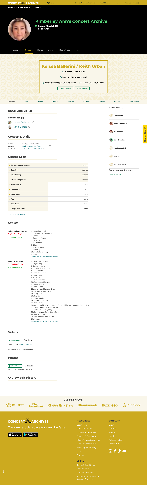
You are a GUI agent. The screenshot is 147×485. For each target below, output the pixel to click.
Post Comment (115, 175)
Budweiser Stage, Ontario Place (60, 83)
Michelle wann (120, 164)
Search (52, 3)
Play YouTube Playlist (15, 234)
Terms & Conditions (86, 465)
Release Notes (115, 440)
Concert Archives (85, 479)
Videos (102, 102)
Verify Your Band (84, 429)
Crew (111, 425)
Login (119, 3)
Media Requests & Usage (88, 440)
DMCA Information (85, 472)
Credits (112, 436)
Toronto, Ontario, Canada (92, 83)
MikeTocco (118, 132)
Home (10, 7)
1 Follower (43, 29)
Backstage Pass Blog (86, 448)
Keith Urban (20, 126)
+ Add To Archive (65, 88)
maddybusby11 (120, 148)
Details (55, 102)
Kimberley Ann (23, 7)
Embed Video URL (25, 344)
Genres (71, 102)
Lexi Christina (119, 140)
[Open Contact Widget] (3, 472)
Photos (117, 102)
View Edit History (23, 377)
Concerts (37, 7)
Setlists (86, 102)
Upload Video (15, 340)
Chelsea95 (118, 115)
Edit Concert (83, 88)
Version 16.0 (114, 444)
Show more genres (17, 215)
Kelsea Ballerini (21, 122)
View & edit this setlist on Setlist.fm (43, 257)
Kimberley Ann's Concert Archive (71, 21)
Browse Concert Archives (85, 3)
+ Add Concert (106, 3)
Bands (40, 50)
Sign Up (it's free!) (132, 3)
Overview (17, 50)
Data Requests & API (86, 444)
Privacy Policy (83, 469)
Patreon (112, 429)
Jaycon (117, 156)
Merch (112, 432)
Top (26, 102)
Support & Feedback (86, 436)
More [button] (76, 50)
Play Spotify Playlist (15, 237)
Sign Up (80, 455)
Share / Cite (145, 136)
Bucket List (64, 50)
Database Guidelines (86, 432)
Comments (134, 102)
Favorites (51, 50)
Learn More (82, 425)
